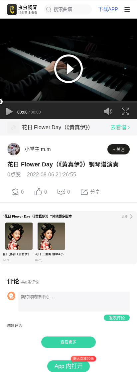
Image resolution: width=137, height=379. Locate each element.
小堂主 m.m (38, 149)
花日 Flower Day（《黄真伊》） (57, 127)
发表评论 (117, 318)
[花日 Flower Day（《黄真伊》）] (13, 127)
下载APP (108, 9)
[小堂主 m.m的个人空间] (13, 149)
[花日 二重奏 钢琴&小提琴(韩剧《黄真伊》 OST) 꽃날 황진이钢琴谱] (51, 236)
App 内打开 (69, 366)
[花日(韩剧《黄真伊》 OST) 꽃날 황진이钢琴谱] (19, 236)
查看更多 (68, 342)
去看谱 (118, 127)
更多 (125, 216)
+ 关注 (118, 149)
